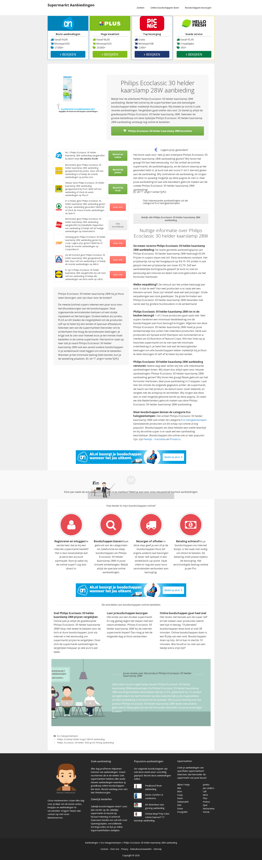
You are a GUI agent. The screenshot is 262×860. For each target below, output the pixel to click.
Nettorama (208, 808)
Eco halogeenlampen (193, 420)
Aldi (179, 788)
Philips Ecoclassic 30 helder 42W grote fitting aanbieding (85, 742)
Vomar (206, 811)
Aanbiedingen (91, 842)
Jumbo (206, 784)
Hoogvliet (182, 811)
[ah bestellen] (131, 463)
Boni (179, 791)
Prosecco (175, 439)
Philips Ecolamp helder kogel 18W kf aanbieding (81, 739)
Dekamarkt (183, 801)
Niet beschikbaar (118, 225)
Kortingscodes (98, 826)
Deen (180, 798)
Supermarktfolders (100, 830)
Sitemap (158, 849)
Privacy (124, 849)
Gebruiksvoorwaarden (141, 849)
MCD (205, 794)
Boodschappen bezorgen (198, 7)
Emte (180, 808)
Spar (205, 804)
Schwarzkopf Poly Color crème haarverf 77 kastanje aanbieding (152, 817)
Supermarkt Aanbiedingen (71, 5)
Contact (104, 849)
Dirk (179, 804)
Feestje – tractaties (155, 439)
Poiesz (206, 801)
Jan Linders (208, 788)
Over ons (114, 849)
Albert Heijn (183, 784)
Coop (180, 794)
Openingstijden (99, 823)
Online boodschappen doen (164, 7)
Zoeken (140, 7)
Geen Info (118, 207)
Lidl (204, 791)
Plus (205, 798)
